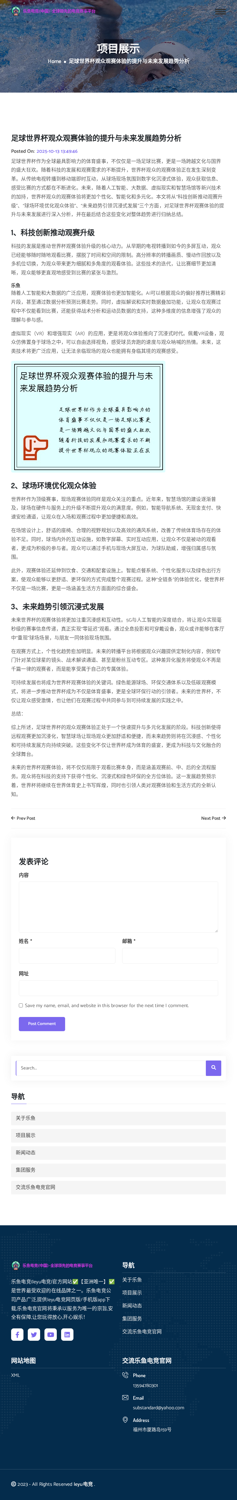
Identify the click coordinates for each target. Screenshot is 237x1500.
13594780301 (145, 1385)
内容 (24, 875)
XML (15, 1375)
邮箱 (128, 941)
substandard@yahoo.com (158, 1408)
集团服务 (25, 1170)
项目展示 (25, 1135)
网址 (24, 974)
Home (54, 62)
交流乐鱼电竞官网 (35, 1187)
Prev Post (25, 818)
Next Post (211, 818)
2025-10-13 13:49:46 (57, 151)
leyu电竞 (83, 1484)
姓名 (25, 941)
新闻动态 (25, 1153)
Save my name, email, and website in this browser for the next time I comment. (107, 1006)
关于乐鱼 (25, 1118)
